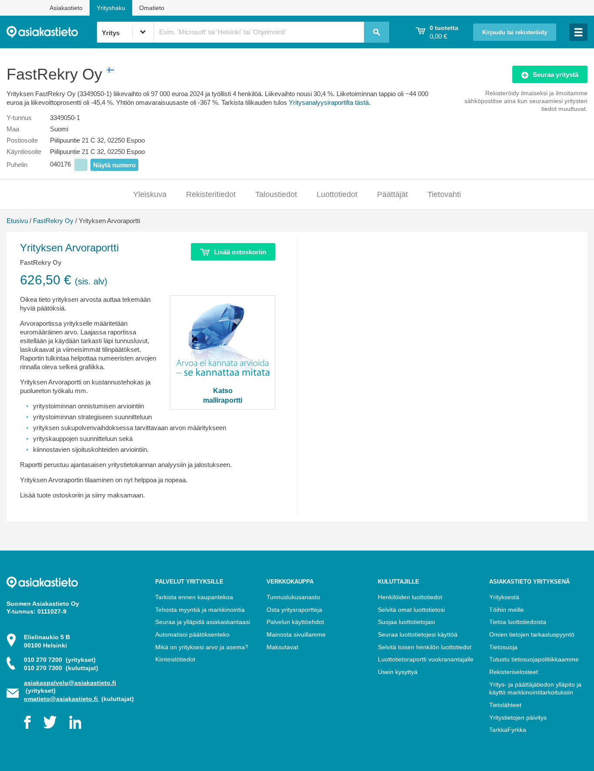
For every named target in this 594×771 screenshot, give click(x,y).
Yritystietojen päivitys (518, 717)
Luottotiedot (337, 194)
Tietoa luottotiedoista (517, 621)
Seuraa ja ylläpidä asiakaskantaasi (202, 621)
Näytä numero (114, 165)
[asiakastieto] (52, 32)
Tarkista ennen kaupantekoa (194, 597)
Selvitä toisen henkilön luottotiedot (424, 647)
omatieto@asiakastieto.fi (62, 698)
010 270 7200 (60, 659)
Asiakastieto (66, 7)
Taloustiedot (276, 194)
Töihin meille (506, 609)
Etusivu (17, 220)
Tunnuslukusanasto (293, 597)
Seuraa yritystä (555, 74)
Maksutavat (282, 647)
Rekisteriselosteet (513, 671)
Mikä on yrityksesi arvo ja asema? (201, 647)
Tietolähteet (505, 704)
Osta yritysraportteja (294, 609)
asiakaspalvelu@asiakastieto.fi (70, 682)
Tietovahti (444, 194)
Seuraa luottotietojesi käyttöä (417, 634)
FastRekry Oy (53, 220)
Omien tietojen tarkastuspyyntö (531, 634)
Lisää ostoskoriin (240, 252)
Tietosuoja (503, 647)
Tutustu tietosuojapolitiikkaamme (534, 659)
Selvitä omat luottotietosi (411, 609)
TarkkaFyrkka (507, 729)
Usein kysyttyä (397, 671)
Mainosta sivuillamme (296, 634)
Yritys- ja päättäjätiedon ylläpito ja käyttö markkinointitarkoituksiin (535, 688)
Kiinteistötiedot (175, 659)
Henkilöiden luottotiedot (410, 597)
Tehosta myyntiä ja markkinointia (200, 609)
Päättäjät (392, 194)
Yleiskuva (150, 194)
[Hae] (376, 32)
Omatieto (151, 7)
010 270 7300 (61, 667)
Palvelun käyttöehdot (295, 621)
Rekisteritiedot (211, 194)
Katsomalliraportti (222, 395)
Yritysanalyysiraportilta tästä (329, 102)
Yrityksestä (504, 597)
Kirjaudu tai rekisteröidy (514, 33)
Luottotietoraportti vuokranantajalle (426, 659)
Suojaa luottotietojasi (406, 621)
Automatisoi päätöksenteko (192, 634)
